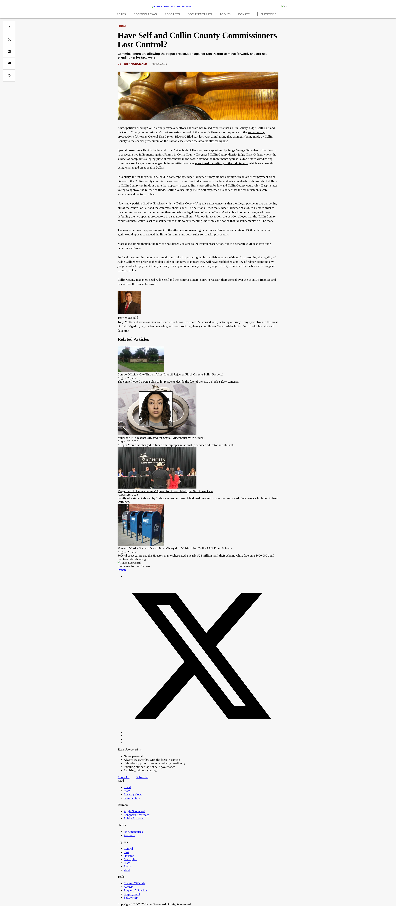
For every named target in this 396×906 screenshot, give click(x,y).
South (127, 866)
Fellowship (131, 897)
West (127, 870)
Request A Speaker (135, 890)
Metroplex (130, 859)
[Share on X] (9, 39)
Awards (128, 886)
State (127, 790)
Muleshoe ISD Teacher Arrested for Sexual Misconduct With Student (161, 437)
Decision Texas (145, 14)
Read (120, 14)
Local (122, 26)
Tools (224, 14)
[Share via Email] (9, 63)
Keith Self (263, 127)
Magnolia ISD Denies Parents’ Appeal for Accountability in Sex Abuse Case (165, 491)
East (126, 852)
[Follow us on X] (201, 732)
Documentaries (200, 14)
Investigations (133, 794)
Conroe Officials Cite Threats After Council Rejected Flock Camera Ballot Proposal (170, 374)
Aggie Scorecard (134, 811)
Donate (244, 14)
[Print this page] (9, 75)
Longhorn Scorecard (136, 814)
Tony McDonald (134, 64)
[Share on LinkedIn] (9, 51)
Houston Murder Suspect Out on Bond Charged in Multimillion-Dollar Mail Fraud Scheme (175, 548)
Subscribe (268, 14)
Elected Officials (134, 883)
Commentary (132, 798)
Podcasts (172, 14)
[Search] (285, 6)
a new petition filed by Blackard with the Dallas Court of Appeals (165, 203)
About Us (123, 777)
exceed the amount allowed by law (206, 141)
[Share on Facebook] (9, 27)
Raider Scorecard (134, 818)
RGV (127, 862)
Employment (132, 894)
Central (128, 848)
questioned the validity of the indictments (221, 163)
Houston (129, 855)
